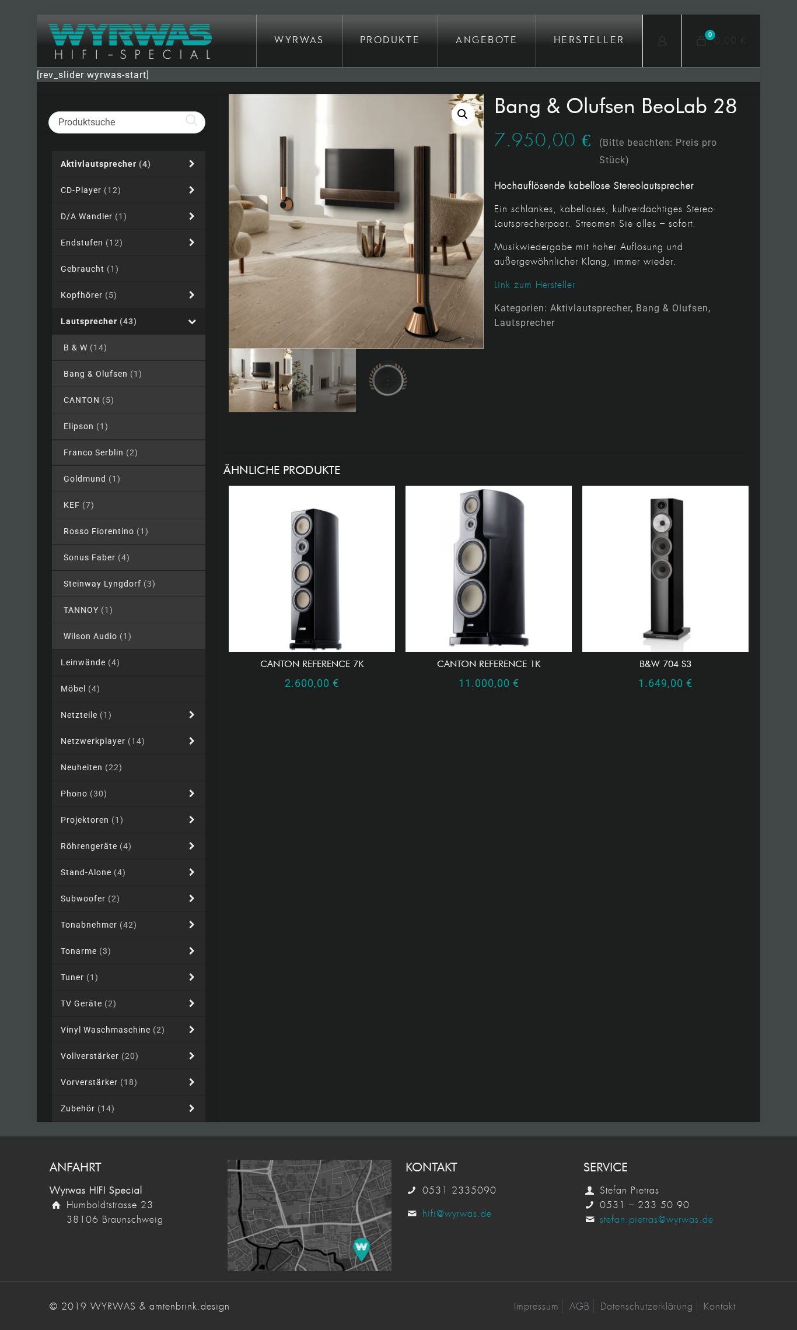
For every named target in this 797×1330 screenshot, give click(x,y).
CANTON (89, 400)
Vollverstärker (100, 1056)
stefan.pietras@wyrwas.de (657, 1219)
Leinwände (90, 662)
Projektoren (92, 819)
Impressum (536, 1306)
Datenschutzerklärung (646, 1306)
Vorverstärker (99, 1082)
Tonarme (86, 951)
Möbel (80, 688)
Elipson (86, 426)
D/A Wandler (94, 216)
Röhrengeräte (96, 846)
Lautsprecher (524, 322)
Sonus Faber (97, 557)
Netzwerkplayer (103, 741)
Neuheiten (92, 767)
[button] (463, 114)
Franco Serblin (101, 452)
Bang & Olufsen (672, 308)
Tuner (80, 977)
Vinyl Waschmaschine (113, 1029)
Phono (84, 793)
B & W (85, 347)
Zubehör (88, 1108)
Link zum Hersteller (534, 285)
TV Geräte (89, 1003)
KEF (79, 505)
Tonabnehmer (99, 924)
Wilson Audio (98, 636)
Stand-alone (93, 872)
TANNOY (88, 610)
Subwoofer (90, 898)
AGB (579, 1306)
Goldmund (92, 478)
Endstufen (92, 242)
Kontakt (720, 1306)
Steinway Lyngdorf (110, 583)
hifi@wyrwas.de (457, 1214)
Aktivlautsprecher (590, 308)
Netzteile (86, 715)
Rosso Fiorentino (106, 531)
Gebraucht (90, 268)
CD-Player (91, 190)
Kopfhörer (89, 295)
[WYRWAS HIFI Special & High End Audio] (130, 41)
